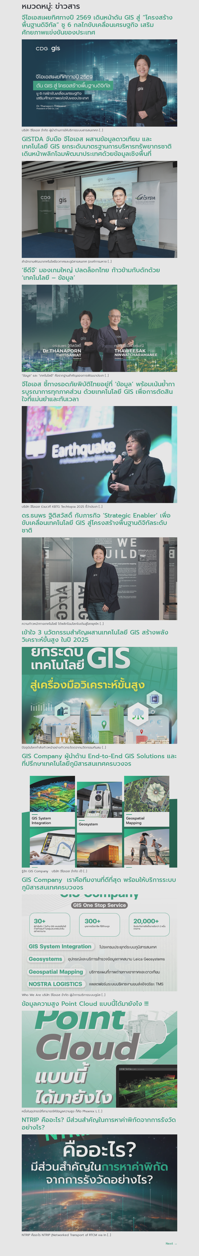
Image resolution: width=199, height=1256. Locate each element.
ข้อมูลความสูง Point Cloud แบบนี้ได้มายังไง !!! (86, 1004)
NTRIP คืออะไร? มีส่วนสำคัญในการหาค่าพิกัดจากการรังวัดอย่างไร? (99, 1123)
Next (171, 1243)
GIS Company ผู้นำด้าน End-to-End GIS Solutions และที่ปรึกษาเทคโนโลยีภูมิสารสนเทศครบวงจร (99, 759)
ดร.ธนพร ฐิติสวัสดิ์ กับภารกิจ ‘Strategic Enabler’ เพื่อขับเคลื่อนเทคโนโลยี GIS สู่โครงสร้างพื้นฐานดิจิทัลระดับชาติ (96, 523)
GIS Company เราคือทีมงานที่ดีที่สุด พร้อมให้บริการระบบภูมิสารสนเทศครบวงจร (99, 883)
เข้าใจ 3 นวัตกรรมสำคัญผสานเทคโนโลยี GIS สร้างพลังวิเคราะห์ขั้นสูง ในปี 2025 (95, 636)
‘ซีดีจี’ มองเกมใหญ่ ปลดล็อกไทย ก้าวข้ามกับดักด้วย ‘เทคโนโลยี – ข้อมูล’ (91, 273)
